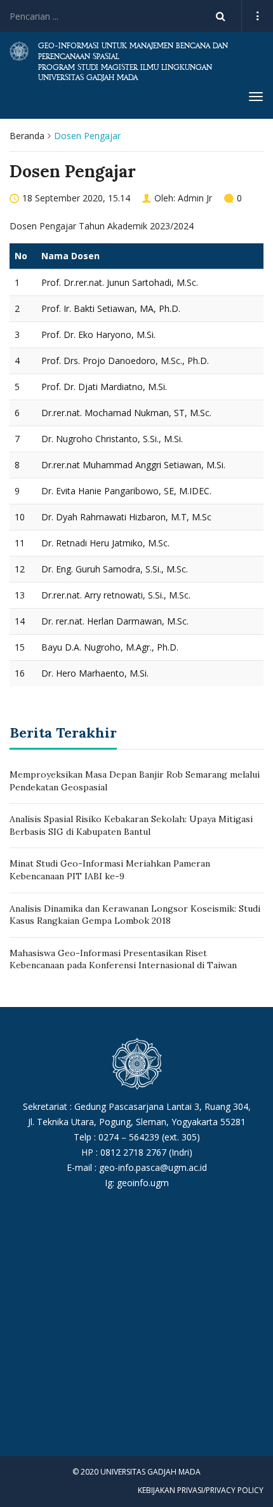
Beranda (27, 136)
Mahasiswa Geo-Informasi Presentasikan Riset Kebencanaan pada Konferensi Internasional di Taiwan (123, 959)
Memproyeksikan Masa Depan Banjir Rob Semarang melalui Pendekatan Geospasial (135, 781)
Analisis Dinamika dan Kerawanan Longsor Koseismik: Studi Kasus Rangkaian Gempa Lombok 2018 (135, 915)
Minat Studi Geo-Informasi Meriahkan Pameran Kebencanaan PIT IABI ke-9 (110, 870)
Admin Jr (195, 198)
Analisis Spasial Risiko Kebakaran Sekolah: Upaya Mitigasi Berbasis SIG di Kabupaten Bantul (131, 825)
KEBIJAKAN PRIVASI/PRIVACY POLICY (200, 1490)
